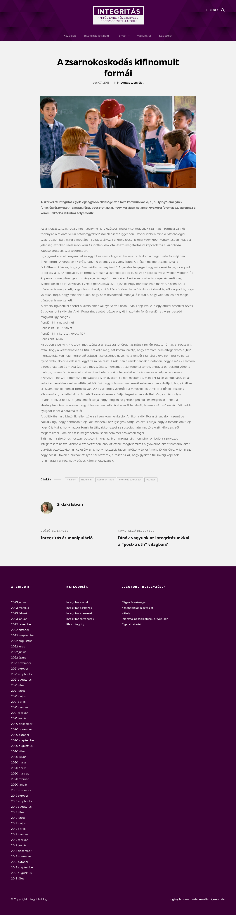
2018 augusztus (21, 873)
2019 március (19, 834)
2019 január (18, 845)
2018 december (21, 851)
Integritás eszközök (79, 608)
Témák (121, 35)
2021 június (18, 690)
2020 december (21, 724)
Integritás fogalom (96, 35)
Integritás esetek (77, 602)
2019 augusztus (21, 806)
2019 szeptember (22, 801)
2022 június (18, 652)
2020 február (20, 779)
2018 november (21, 856)
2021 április (18, 701)
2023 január (19, 619)
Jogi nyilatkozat (179, 899)
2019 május (18, 823)
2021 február (19, 712)
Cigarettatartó (131, 624)
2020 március (20, 773)
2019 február (19, 840)
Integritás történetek (80, 619)
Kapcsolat (165, 35)
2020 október (20, 735)
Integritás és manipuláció (67, 534)
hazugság (86, 479)
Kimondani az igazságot (137, 608)
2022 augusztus (21, 641)
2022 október (20, 630)
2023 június (18, 602)
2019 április (18, 828)
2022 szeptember (23, 635)
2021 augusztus (21, 679)
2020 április (18, 768)
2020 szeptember (23, 740)
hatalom (71, 479)
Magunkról (144, 35)
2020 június (18, 757)
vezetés (150, 479)
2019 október (19, 795)
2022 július (18, 646)
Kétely (126, 613)
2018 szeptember (22, 867)
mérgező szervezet (130, 479)
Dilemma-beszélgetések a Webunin (145, 619)
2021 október (19, 668)
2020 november (21, 729)
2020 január (19, 784)
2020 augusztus (21, 746)
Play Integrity (75, 624)
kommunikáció (105, 479)
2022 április (18, 657)
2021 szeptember (22, 674)
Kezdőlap (70, 35)
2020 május (18, 762)
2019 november (21, 790)
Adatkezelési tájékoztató (208, 899)
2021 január (18, 718)
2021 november (21, 663)
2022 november (21, 624)
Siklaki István (70, 504)
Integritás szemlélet (130, 82)
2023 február (20, 613)
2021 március (19, 707)
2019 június (18, 817)
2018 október (19, 862)
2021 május (18, 696)
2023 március (20, 608)
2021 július (17, 685)
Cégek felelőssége (133, 602)
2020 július (18, 751)
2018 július (17, 878)
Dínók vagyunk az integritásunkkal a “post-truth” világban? (153, 538)
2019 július (17, 812)
